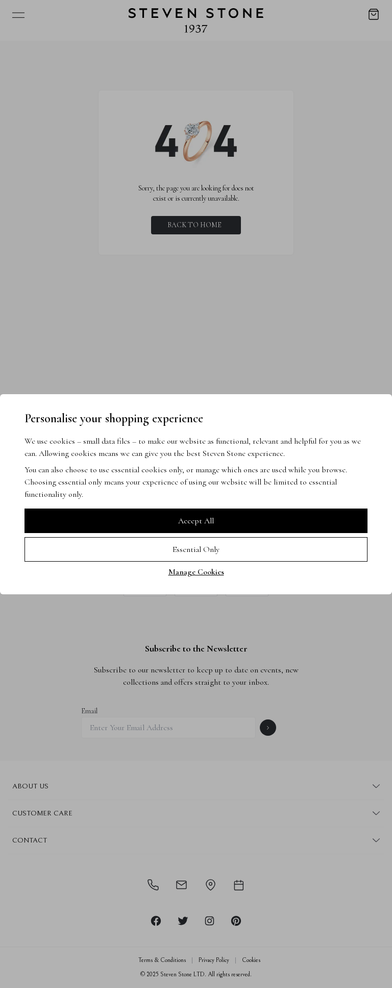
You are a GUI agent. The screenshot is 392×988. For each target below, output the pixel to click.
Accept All (196, 521)
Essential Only (196, 549)
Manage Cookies (196, 572)
